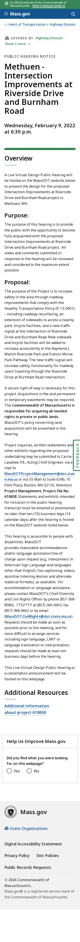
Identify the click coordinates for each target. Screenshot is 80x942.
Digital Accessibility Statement (33, 844)
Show (15, 43)
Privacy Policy (16, 855)
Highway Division (63, 24)
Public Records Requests (27, 867)
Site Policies (47, 855)
